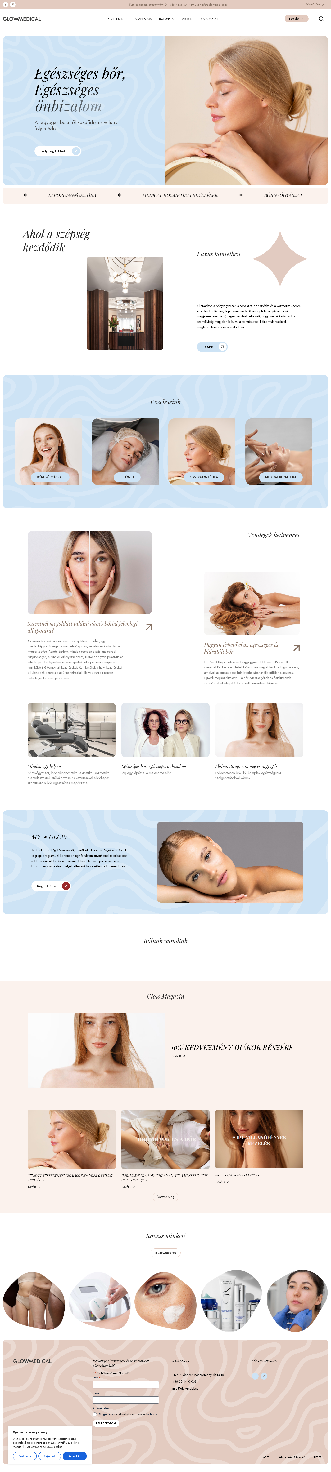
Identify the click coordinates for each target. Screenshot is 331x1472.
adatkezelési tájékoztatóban (131, 1414)
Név (96, 1377)
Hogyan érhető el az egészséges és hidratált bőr (241, 648)
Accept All (74, 1456)
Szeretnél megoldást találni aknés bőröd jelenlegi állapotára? (83, 627)
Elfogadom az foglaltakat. (128, 1414)
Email (96, 1393)
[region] (50, 1445)
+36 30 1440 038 (188, 5)
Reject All (50, 1456)
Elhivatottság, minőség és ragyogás (246, 766)
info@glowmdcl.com (214, 5)
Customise (24, 1456)
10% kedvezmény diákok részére (232, 1047)
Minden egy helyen (44, 766)
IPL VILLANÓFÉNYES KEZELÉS (237, 1175)
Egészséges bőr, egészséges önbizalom (153, 766)
